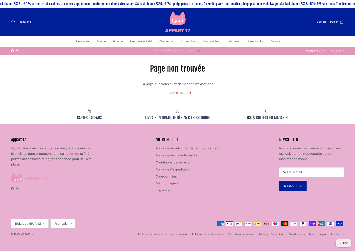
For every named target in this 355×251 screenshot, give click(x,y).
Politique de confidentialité (176, 155)
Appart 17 (26, 233)
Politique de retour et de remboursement (188, 148)
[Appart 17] (177, 21)
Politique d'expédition (172, 169)
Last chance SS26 (141, 41)
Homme (118, 41)
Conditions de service (173, 162)
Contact (275, 41)
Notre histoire (255, 41)
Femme (101, 41)
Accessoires (188, 41)
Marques (234, 41)
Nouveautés (82, 41)
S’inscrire (293, 186)
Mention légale (167, 183)
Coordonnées (166, 176)
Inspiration (164, 190)
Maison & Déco (212, 41)
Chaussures (166, 41)
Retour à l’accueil (177, 93)
